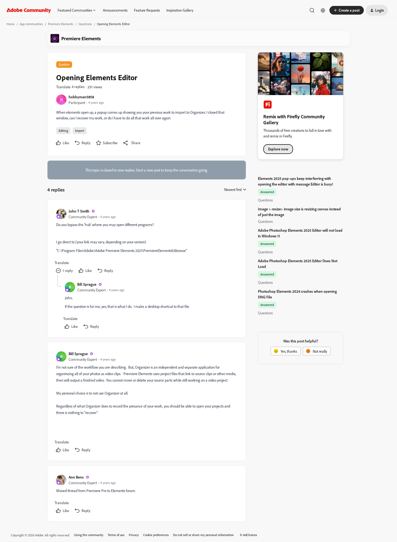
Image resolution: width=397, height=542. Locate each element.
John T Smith (79, 211)
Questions (85, 24)
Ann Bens (76, 477)
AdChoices (250, 535)
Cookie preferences (156, 535)
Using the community (88, 535)
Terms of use (116, 535)
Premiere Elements (60, 24)
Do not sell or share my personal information (203, 535)
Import (79, 131)
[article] (146, 241)
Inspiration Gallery (179, 10)
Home (10, 24)
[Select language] (323, 10)
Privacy (134, 535)
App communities (31, 24)
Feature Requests (147, 10)
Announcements (115, 10)
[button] (346, 10)
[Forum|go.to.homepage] (28, 10)
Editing (63, 131)
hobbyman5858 (81, 97)
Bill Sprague (86, 284)
